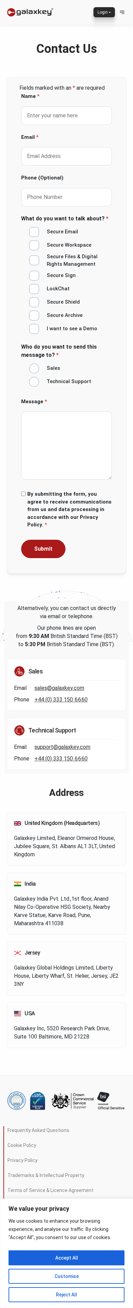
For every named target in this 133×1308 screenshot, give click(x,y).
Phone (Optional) (42, 178)
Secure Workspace (69, 245)
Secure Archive (65, 315)
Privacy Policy (23, 1160)
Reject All (66, 1294)
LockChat (58, 289)
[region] (66, 1253)
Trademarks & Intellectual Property (46, 1175)
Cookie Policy (22, 1145)
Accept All (66, 1258)
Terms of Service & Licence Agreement (50, 1190)
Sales (53, 368)
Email (30, 137)
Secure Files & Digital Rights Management (72, 260)
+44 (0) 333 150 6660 (61, 699)
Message (34, 401)
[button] (122, 12)
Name (30, 96)
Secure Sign (61, 275)
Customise (67, 1276)
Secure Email (62, 232)
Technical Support (69, 381)
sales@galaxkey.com (59, 688)
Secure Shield (63, 302)
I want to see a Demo (72, 328)
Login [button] (103, 12)
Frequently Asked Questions (38, 1130)
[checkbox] (27, 233)
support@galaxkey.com (62, 747)
